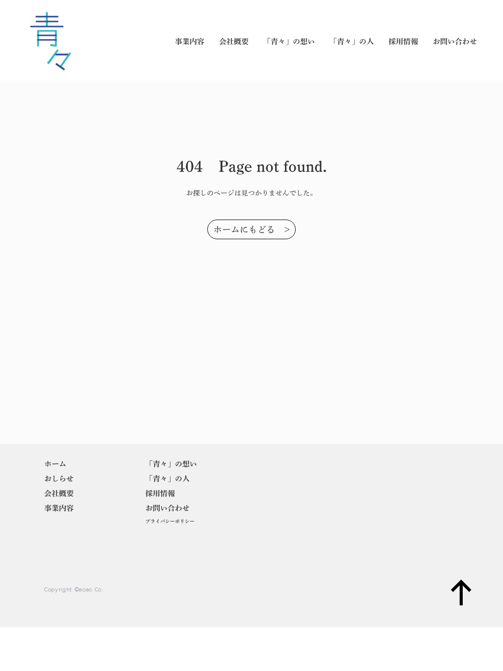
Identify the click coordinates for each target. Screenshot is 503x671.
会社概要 (234, 41)
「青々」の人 (352, 41)
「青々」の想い (289, 41)
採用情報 (403, 41)
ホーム (55, 464)
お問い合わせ (455, 41)
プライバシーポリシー (170, 521)
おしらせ (59, 478)
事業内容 (189, 41)
